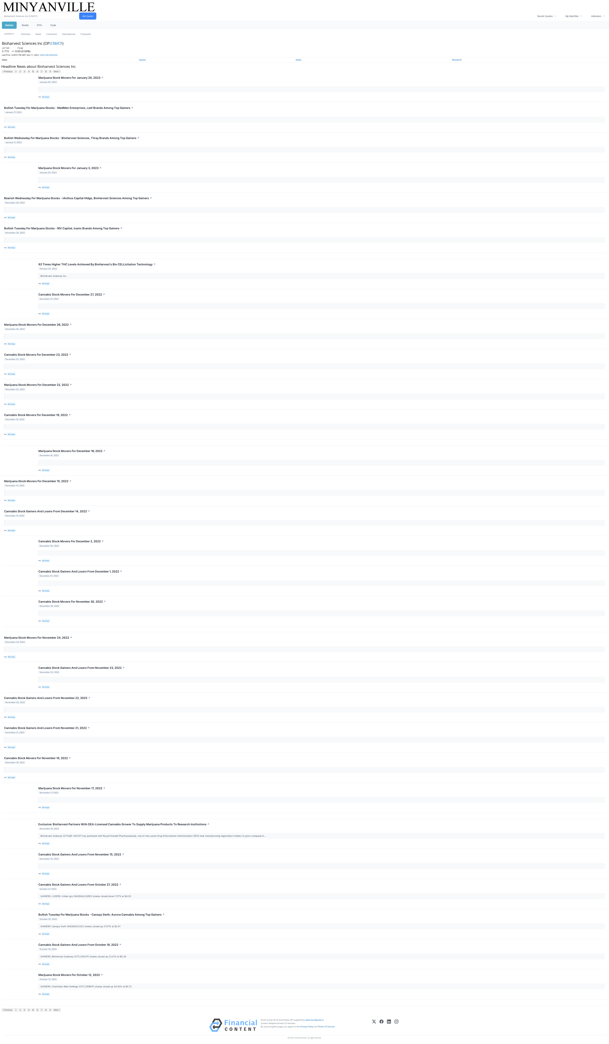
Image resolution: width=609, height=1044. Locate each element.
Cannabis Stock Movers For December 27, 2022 (71, 294)
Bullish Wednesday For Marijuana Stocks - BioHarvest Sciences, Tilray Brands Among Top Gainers (71, 138)
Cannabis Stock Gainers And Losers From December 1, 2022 (80, 571)
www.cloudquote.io (314, 1019)
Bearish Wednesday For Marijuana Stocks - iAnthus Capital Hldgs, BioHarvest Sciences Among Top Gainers (78, 198)
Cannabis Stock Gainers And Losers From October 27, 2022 (79, 884)
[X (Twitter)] (374, 1025)
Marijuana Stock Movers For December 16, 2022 (71, 451)
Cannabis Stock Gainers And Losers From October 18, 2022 (79, 944)
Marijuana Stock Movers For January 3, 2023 (70, 168)
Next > (57, 71)
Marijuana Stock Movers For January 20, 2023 (70, 77)
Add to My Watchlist (48, 55)
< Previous (7, 71)
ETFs (39, 25)
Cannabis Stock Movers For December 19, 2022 (37, 415)
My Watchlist (572, 16)
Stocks (25, 25)
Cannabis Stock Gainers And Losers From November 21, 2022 (47, 728)
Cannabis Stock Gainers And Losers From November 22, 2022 (47, 698)
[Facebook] (381, 1025)
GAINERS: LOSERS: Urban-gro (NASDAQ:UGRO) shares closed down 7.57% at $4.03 (86, 896)
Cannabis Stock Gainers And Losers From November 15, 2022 (81, 854)
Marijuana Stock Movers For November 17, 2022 (71, 788)
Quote (142, 59)
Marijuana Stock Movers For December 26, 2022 (38, 324)
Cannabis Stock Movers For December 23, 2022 (37, 354)
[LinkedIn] (389, 1025)
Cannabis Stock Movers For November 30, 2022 (72, 601)
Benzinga (45, 97)
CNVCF (56, 43)
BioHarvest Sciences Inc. (53, 276)
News (38, 34)
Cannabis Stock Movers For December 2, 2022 (71, 541)
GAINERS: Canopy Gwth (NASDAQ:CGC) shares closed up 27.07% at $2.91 (80, 926)
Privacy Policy (306, 1026)
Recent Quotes (545, 16)
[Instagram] (396, 1025)
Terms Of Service (326, 1026)
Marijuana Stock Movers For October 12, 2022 (70, 975)
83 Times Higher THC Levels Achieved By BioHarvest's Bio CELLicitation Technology (97, 264)
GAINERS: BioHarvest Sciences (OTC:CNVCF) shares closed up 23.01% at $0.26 (83, 956)
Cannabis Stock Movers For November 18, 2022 (37, 758)
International (68, 34)
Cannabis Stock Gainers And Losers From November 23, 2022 (81, 667)
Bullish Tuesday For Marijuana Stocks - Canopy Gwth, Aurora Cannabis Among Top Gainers (101, 914)
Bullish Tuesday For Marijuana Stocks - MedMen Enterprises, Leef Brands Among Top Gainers (68, 108)
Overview (25, 34)
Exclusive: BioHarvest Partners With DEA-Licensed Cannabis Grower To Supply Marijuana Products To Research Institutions (124, 824)
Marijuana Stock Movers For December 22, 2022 (38, 384)
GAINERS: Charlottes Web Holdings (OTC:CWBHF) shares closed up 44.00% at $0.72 (86, 986)
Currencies (51, 34)
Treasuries (85, 34)
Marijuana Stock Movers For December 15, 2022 (37, 481)
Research (457, 59)
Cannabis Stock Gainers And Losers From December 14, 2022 (47, 511)
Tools (53, 25)
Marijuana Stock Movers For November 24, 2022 (38, 637)
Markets (9, 25)
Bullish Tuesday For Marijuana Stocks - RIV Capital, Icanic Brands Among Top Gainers (63, 228)
